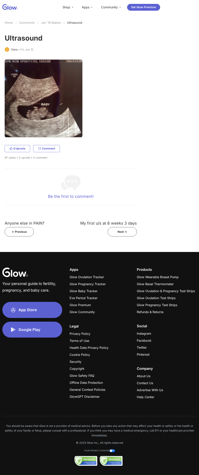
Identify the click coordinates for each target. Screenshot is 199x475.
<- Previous (19, 231)
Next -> (122, 231)
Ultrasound (74, 22)
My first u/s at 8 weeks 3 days (108, 223)
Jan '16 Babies (51, 22)
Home (9, 22)
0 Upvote (19, 148)
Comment (48, 148)
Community (27, 22)
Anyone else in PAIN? (24, 223)
